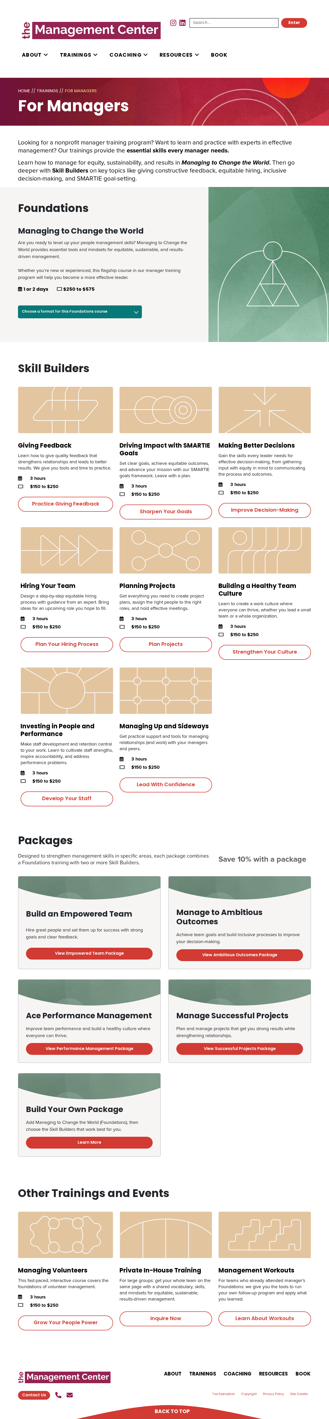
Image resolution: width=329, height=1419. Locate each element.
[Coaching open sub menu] (145, 55)
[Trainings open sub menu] (95, 55)
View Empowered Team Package (89, 954)
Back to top (172, 1411)
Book (219, 55)
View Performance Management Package (89, 1049)
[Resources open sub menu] (197, 55)
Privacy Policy (273, 1394)
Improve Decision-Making (264, 510)
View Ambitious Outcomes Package (239, 955)
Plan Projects (166, 644)
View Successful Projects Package (240, 1049)
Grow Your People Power (66, 1323)
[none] (41, 55)
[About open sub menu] (46, 55)
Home (24, 91)
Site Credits (299, 1394)
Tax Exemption (223, 1394)
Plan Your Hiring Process (66, 644)
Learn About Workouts (264, 1318)
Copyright (249, 1394)
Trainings (76, 55)
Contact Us (34, 1395)
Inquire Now (165, 1318)
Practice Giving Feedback (65, 504)
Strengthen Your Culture (265, 652)
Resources (176, 55)
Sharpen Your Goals (166, 512)
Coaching (125, 55)
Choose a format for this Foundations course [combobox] (64, 312)
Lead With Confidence (166, 785)
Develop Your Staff (67, 798)
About (32, 55)
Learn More (89, 1143)
